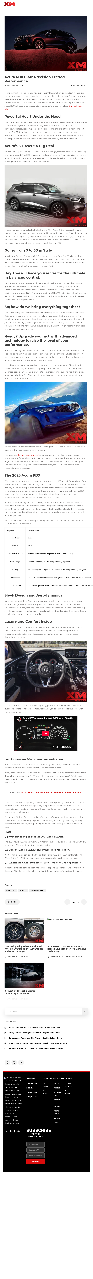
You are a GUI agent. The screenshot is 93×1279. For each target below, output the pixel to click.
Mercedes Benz (38, 890)
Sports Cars (23, 957)
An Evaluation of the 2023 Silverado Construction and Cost (34, 1028)
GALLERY (57, 1106)
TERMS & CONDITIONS (77, 1174)
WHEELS (57, 1088)
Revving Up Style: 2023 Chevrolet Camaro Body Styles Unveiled (36, 1048)
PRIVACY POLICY (56, 1174)
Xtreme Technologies (26, 1174)
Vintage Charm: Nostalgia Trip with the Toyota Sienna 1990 (34, 1033)
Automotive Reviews (69, 957)
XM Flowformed (32, 1092)
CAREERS (57, 1122)
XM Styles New (31, 1083)
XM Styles (29, 1088)
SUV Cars (83, 85)
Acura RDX (10, 890)
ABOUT (56, 1083)
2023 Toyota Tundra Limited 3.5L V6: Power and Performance (51, 792)
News (80, 957)
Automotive (74, 85)
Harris (9, 85)
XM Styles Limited (32, 1097)
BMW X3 (23, 890)
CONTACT (57, 1118)
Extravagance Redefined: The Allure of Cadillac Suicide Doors (35, 1038)
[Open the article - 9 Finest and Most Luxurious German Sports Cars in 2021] (24, 975)
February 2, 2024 (18, 85)
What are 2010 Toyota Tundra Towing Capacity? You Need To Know (38, 1043)
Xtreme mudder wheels (28, 455)
